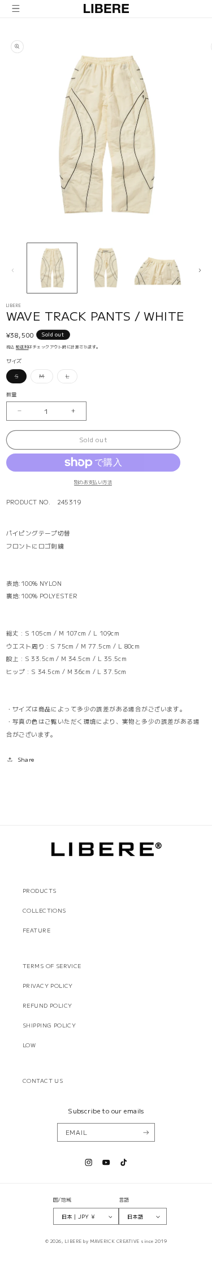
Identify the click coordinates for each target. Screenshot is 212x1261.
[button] (16, 9)
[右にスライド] (199, 270)
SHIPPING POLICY (49, 1025)
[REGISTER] (145, 1132)
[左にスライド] (12, 270)
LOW (29, 1045)
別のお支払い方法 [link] (93, 481)
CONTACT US (43, 1081)
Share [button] (26, 759)
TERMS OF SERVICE (52, 966)
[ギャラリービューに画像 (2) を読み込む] (106, 268)
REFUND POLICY (47, 1005)
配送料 (22, 346)
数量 (11, 394)
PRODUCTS (39, 891)
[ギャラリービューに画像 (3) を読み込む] (159, 268)
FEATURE (36, 930)
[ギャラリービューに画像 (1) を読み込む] (52, 268)
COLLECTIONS (44, 910)
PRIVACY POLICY (48, 986)
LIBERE (73, 1241)
